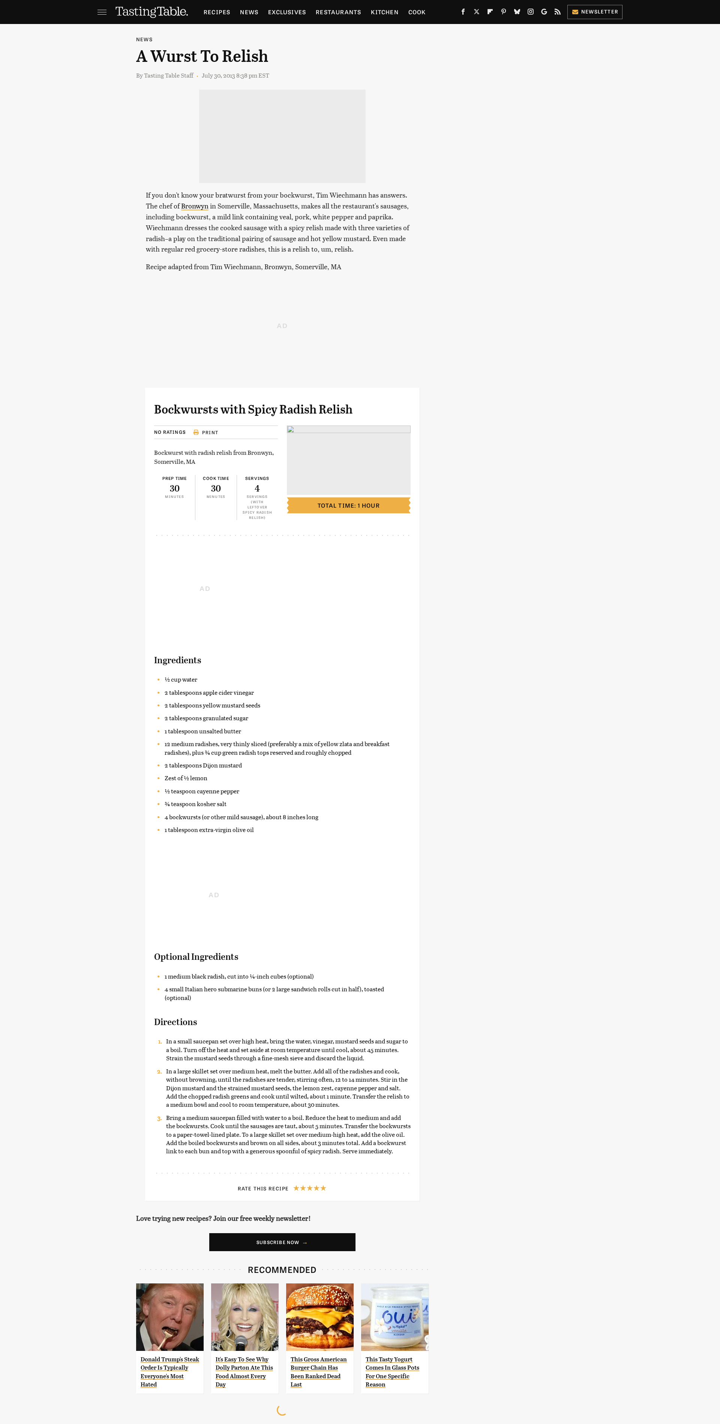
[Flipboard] (490, 13)
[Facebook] (463, 13)
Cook (417, 11)
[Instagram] (530, 13)
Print (210, 432)
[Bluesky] (517, 13)
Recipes (217, 11)
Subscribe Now (278, 1242)
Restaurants (338, 11)
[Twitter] (476, 13)
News (249, 11)
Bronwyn (194, 205)
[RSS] (557, 13)
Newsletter (599, 11)
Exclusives (287, 11)
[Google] (544, 13)
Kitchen (384, 11)
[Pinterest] (503, 13)
